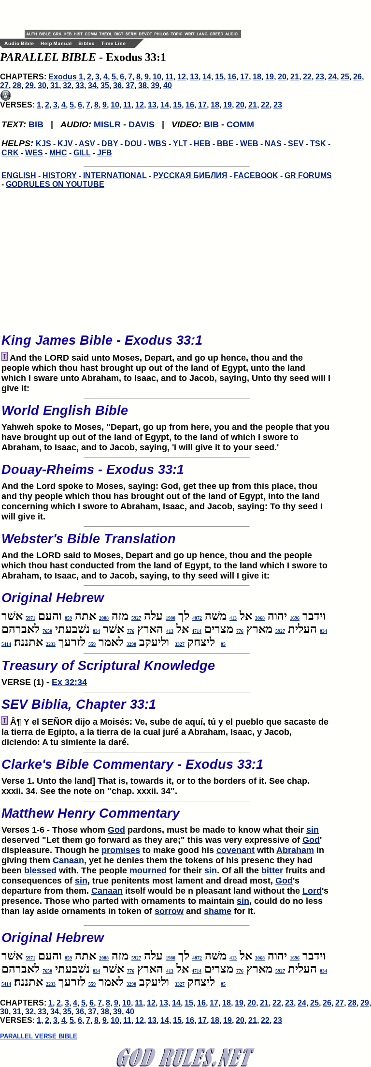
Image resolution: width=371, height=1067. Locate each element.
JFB (104, 153)
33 (79, 85)
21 (294, 77)
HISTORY (60, 175)
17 (244, 77)
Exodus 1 (65, 77)
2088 (104, 618)
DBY (109, 143)
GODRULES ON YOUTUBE (55, 184)
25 (345, 77)
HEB (202, 143)
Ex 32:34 (69, 682)
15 (219, 77)
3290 (131, 644)
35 (104, 85)
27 (4, 85)
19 (269, 77)
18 (257, 77)
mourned (148, 870)
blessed (40, 870)
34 (92, 85)
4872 (197, 618)
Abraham (295, 850)
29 (29, 85)
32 (67, 85)
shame (217, 911)
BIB (36, 124)
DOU (133, 143)
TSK (318, 143)
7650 (47, 631)
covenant (235, 850)
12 (181, 77)
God (116, 830)
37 (130, 85)
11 (169, 77)
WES (34, 153)
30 (42, 85)
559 (92, 644)
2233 (51, 644)
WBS (157, 143)
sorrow (169, 911)
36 (117, 85)
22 (307, 77)
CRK (10, 153)
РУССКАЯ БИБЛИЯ (190, 175)
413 (233, 618)
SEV (296, 143)
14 (206, 77)
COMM (240, 124)
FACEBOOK (256, 175)
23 (319, 77)
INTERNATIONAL (115, 175)
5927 (136, 618)
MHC (58, 153)
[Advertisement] (138, 14)
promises (120, 850)
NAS (273, 143)
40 (167, 85)
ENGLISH (18, 175)
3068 (260, 618)
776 (239, 631)
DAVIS (141, 124)
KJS (43, 143)
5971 (30, 618)
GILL (82, 153)
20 (282, 77)
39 (155, 85)
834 (323, 631)
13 (194, 77)
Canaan (68, 860)
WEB (249, 143)
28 (17, 85)
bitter (272, 870)
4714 (196, 631)
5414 (6, 644)
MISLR (107, 124)
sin (312, 830)
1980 (170, 618)
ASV (87, 143)
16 (232, 77)
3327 (180, 644)
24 (332, 77)
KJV (65, 143)
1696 (295, 618)
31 (54, 85)
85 (223, 644)
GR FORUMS (308, 175)
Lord (312, 891)
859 (68, 618)
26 (357, 77)
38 (142, 85)
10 (157, 77)
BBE (225, 143)
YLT (180, 143)
